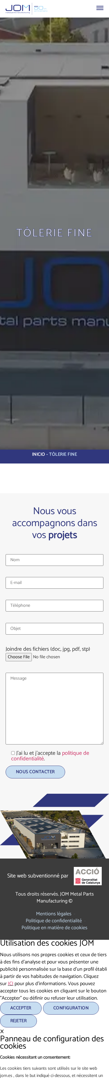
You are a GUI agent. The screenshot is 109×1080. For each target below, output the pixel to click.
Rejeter (18, 1021)
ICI (10, 984)
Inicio (38, 454)
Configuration (71, 1008)
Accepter (20, 1008)
